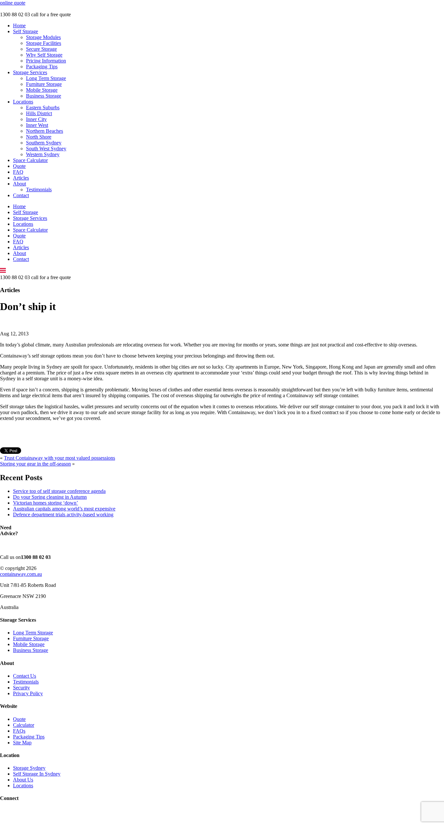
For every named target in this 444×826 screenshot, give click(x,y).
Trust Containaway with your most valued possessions (59, 458)
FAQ (18, 172)
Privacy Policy (28, 693)
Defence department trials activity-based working (63, 514)
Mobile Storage (42, 90)
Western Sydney (42, 154)
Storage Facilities (43, 43)
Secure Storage (41, 49)
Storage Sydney (29, 768)
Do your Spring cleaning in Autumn (50, 497)
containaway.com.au (21, 574)
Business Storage (43, 96)
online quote (12, 3)
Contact (21, 195)
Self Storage (25, 31)
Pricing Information (46, 60)
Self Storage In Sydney (36, 774)
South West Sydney (46, 148)
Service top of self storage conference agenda (59, 491)
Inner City (36, 119)
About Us (23, 779)
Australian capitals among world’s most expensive (64, 508)
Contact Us (24, 676)
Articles (21, 178)
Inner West (37, 125)
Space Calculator (30, 160)
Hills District (39, 113)
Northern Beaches (44, 131)
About (19, 183)
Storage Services (30, 72)
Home (19, 25)
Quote (19, 166)
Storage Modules (43, 37)
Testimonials (39, 189)
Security (21, 687)
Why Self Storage (44, 55)
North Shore (38, 137)
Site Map (22, 742)
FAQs (19, 731)
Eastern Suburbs (42, 107)
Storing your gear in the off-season (35, 464)
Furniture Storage (44, 84)
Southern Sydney (43, 142)
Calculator (23, 725)
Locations (23, 101)
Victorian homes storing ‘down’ (45, 503)
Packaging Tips (42, 66)
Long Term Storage (46, 78)
